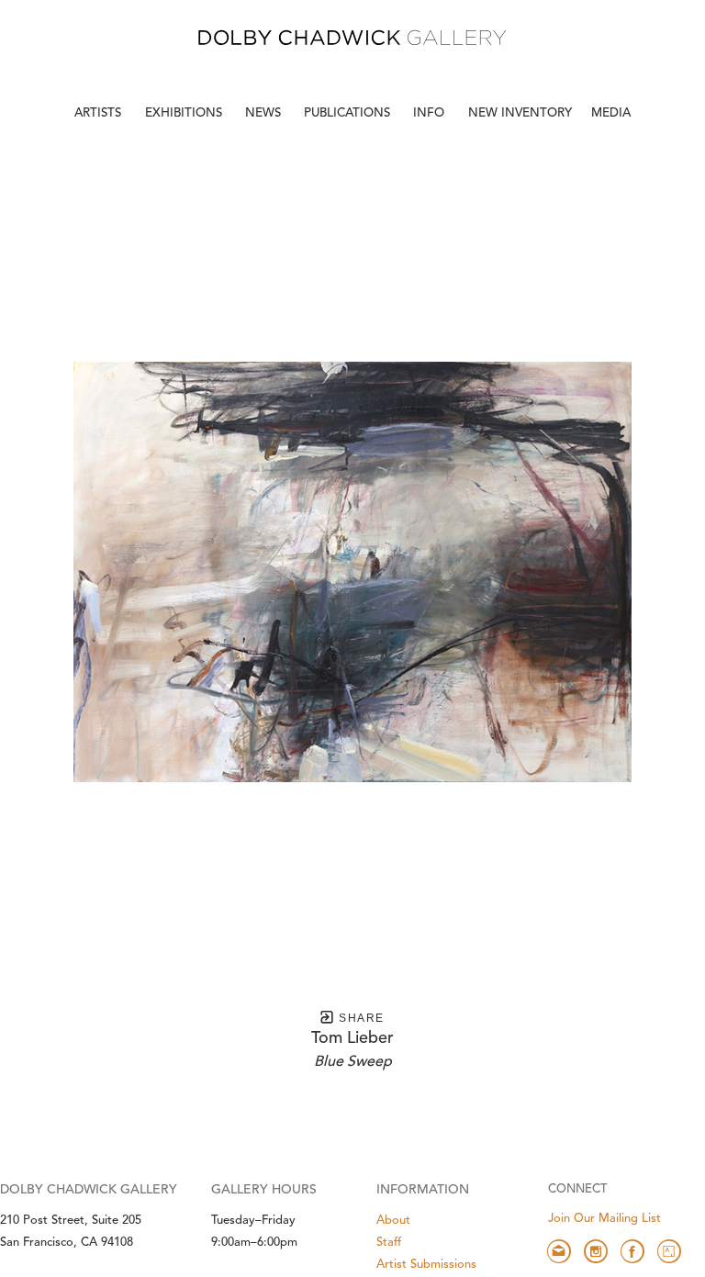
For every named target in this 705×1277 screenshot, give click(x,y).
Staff (388, 1243)
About (393, 1221)
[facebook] (632, 1251)
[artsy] (669, 1251)
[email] (559, 1251)
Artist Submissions (426, 1265)
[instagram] (596, 1251)
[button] (430, 113)
